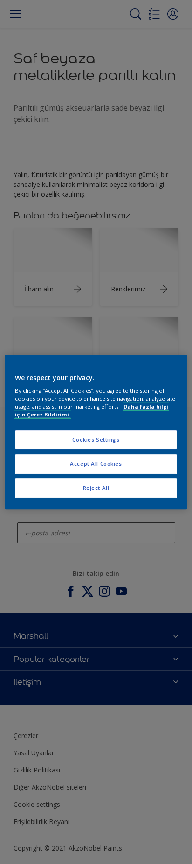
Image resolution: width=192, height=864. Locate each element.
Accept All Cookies (96, 463)
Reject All (96, 487)
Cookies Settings (95, 439)
